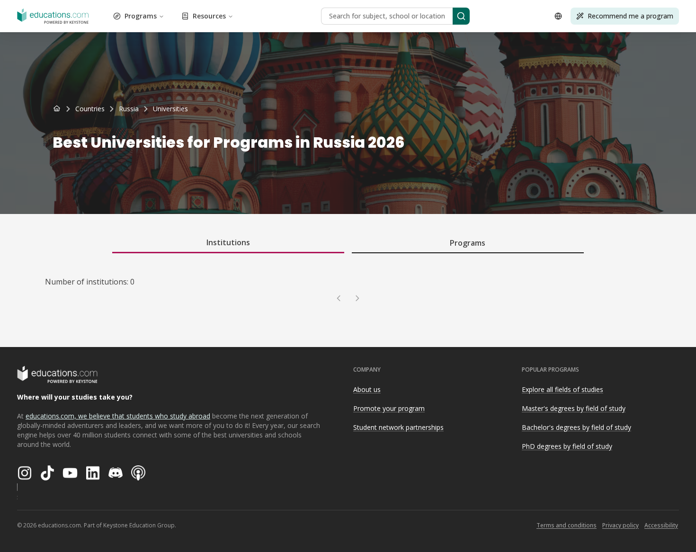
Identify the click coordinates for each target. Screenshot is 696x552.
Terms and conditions (566, 525)
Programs (141, 15)
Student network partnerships (398, 427)
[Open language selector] (558, 16)
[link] (170, 109)
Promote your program (389, 408)
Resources (209, 15)
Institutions (228, 242)
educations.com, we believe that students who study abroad (118, 415)
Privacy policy (620, 525)
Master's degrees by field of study (573, 408)
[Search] (461, 16)
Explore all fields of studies (562, 389)
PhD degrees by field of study (567, 446)
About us (367, 389)
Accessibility (661, 525)
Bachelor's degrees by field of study (576, 427)
